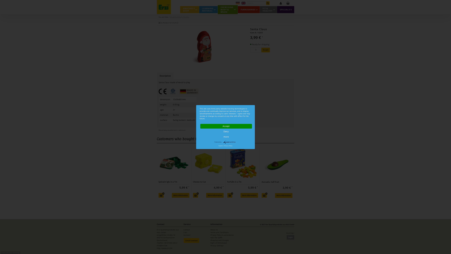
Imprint (220, 145)
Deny (226, 131)
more (226, 137)
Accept (226, 126)
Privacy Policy (228, 145)
